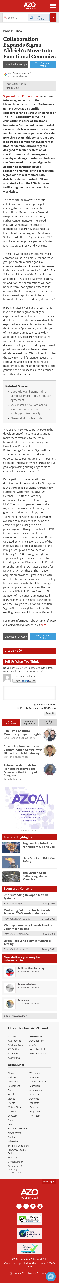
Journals (12, 1111)
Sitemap (12, 1157)
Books (11, 1090)
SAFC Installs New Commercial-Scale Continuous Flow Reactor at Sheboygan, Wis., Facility (31, 409)
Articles (12, 1077)
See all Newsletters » (15, 1015)
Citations (12, 651)
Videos (11, 1098)
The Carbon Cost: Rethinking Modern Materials (36, 876)
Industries (35, 1094)
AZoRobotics (14, 1040)
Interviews (35, 1077)
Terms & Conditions (19, 1145)
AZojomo (34, 1098)
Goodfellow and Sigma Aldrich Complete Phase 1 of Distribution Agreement (30, 396)
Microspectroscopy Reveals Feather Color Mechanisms (28, 927)
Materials (35, 1085)
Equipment (14, 1085)
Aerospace (23, 1000)
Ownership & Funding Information (15, 1169)
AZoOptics (13, 1049)
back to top (47, 1181)
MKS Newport (17, 903)
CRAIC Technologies (19, 933)
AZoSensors (36, 1036)
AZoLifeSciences (38, 1053)
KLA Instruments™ (19, 949)
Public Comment (46, 704)
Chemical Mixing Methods (26, 418)
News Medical (37, 1049)
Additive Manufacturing (31, 968)
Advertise (13, 1141)
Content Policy (15, 1161)
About (11, 1120)
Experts (34, 1107)
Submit (50, 713)
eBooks (12, 1094)
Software (13, 1115)
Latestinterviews (11, 722)
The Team (35, 1115)
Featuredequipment (29, 722)
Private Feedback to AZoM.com (38, 708)
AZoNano (13, 1036)
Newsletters (14, 1132)
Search (11, 1124)
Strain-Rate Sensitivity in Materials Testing (27, 942)
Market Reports (38, 1081)
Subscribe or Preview (28, 971)
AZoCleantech (15, 1044)
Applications (36, 1090)
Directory (13, 1081)
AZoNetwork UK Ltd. (20, 918)
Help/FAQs (35, 1111)
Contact (12, 1137)
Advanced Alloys (27, 984)
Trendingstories (48, 722)
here (43, 625)
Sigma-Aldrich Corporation (20, 96)
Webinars (35, 1073)
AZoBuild (13, 1053)
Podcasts (34, 1102)
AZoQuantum (37, 1040)
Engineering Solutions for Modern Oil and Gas (39, 845)
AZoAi (33, 1044)
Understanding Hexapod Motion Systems (26, 896)
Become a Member (18, 1128)
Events (11, 1102)
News (19, 30)
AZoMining (14, 1057)
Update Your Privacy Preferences (31, 1273)
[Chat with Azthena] (51, 1276)
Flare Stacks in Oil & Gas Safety (39, 859)
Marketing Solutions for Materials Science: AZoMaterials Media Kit (27, 911)
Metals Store (15, 1107)
